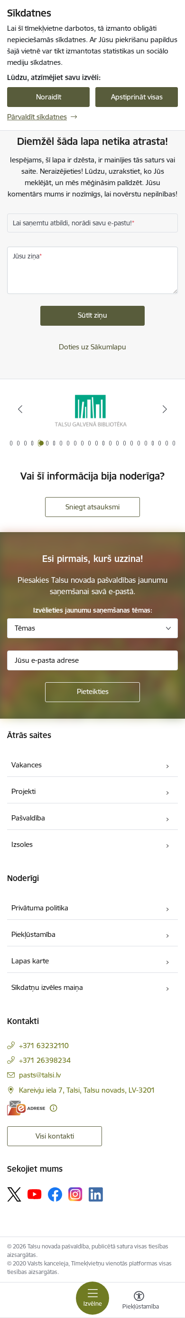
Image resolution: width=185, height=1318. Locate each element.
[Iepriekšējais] (20, 409)
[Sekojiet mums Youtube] (35, 1194)
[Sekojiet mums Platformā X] (14, 1194)
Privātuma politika (39, 907)
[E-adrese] (26, 1108)
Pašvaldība (28, 817)
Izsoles (22, 844)
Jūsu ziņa (26, 256)
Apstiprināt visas (137, 96)
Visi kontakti (55, 1135)
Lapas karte (30, 960)
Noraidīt (48, 96)
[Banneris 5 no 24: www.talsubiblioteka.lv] (92, 409)
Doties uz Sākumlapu (92, 346)
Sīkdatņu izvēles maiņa (47, 987)
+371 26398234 (45, 1060)
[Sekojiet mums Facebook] (55, 1194)
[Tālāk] (164, 409)
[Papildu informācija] (53, 1108)
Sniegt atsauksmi (92, 506)
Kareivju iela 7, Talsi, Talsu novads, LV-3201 (87, 1090)
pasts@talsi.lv (40, 1074)
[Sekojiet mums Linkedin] (96, 1194)
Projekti (23, 791)
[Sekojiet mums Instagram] (75, 1194)
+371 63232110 (44, 1045)
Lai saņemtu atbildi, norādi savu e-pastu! (72, 223)
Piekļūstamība (33, 934)
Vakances (26, 764)
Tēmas (25, 627)
